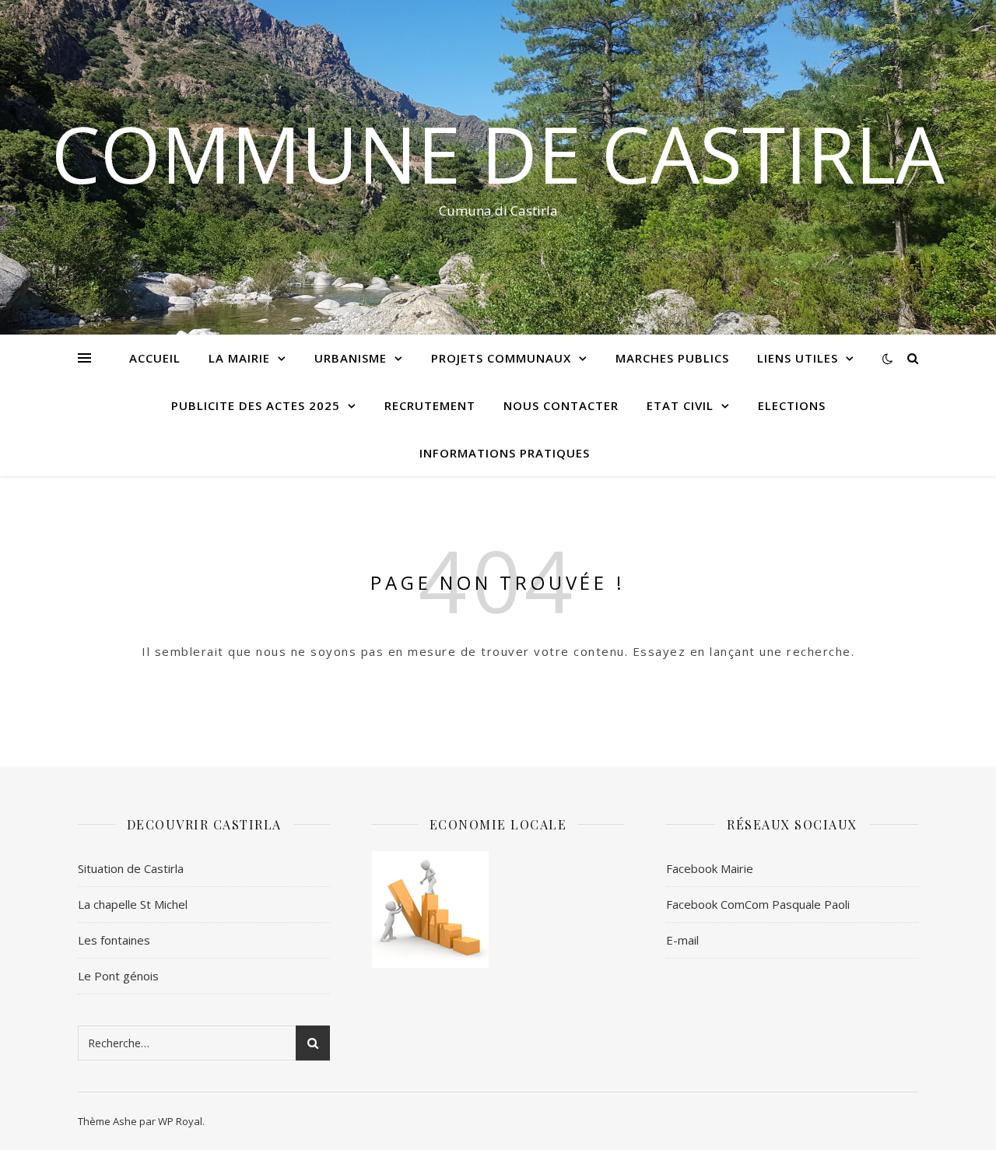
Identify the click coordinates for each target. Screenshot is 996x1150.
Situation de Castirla (131, 868)
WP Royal (180, 1121)
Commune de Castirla (498, 153)
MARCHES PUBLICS (672, 358)
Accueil (155, 358)
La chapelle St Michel (133, 904)
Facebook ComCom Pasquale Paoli (758, 904)
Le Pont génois (118, 975)
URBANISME (350, 358)
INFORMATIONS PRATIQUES (504, 453)
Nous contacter (561, 405)
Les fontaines (114, 940)
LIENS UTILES (797, 358)
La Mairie (239, 358)
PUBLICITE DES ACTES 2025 (255, 405)
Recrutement (429, 405)
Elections (792, 405)
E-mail (682, 940)
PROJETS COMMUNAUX (501, 358)
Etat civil (680, 405)
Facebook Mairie (709, 868)
